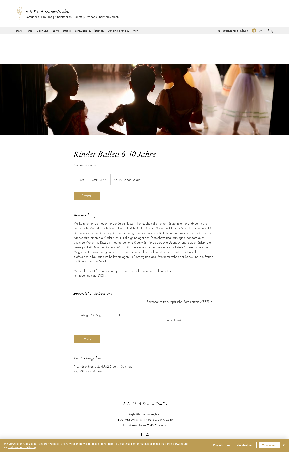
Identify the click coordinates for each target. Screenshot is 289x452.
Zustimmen (269, 445)
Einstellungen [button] (221, 445)
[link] (87, 196)
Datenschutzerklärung (22, 447)
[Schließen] (284, 445)
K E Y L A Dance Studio (47, 11)
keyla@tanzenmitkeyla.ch (233, 30)
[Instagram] (147, 434)
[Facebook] (142, 434)
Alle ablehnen (244, 445)
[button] (270, 30)
